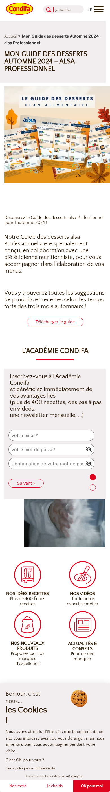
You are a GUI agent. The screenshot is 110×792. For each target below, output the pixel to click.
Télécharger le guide (55, 321)
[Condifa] (20, 8)
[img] (89, 449)
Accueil (10, 36)
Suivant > (26, 483)
